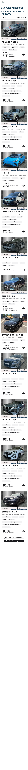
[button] (24, 3)
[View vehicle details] (23, 54)
